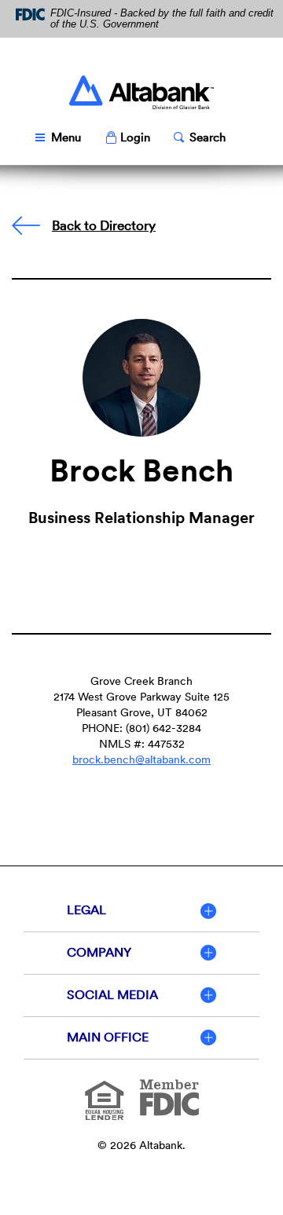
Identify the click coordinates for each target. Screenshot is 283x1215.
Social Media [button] (112, 994)
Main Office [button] (108, 1037)
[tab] (141, 911)
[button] (127, 138)
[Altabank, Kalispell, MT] (141, 92)
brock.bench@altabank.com (141, 759)
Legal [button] (86, 909)
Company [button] (99, 952)
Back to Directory (104, 225)
